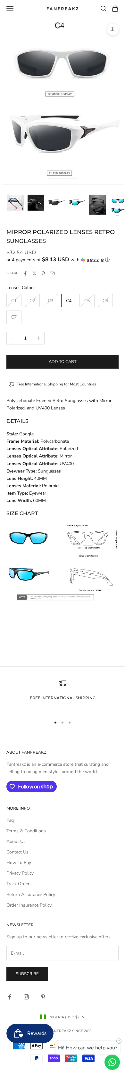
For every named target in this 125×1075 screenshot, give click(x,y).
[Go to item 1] (15, 203)
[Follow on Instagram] (26, 997)
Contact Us (17, 852)
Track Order (17, 884)
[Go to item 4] (77, 202)
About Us (16, 841)
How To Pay (18, 863)
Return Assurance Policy (30, 895)
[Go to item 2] (36, 203)
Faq (10, 820)
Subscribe (27, 974)
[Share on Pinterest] (43, 273)
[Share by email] (52, 273)
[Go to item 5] (97, 204)
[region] (62, 695)
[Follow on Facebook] (9, 997)
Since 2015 (81, 1031)
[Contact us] (112, 1062)
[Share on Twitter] (34, 273)
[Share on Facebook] (25, 273)
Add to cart (63, 362)
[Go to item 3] (56, 202)
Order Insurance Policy (29, 905)
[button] (62, 260)
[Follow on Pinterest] (43, 997)
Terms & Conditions (26, 831)
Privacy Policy (20, 873)
